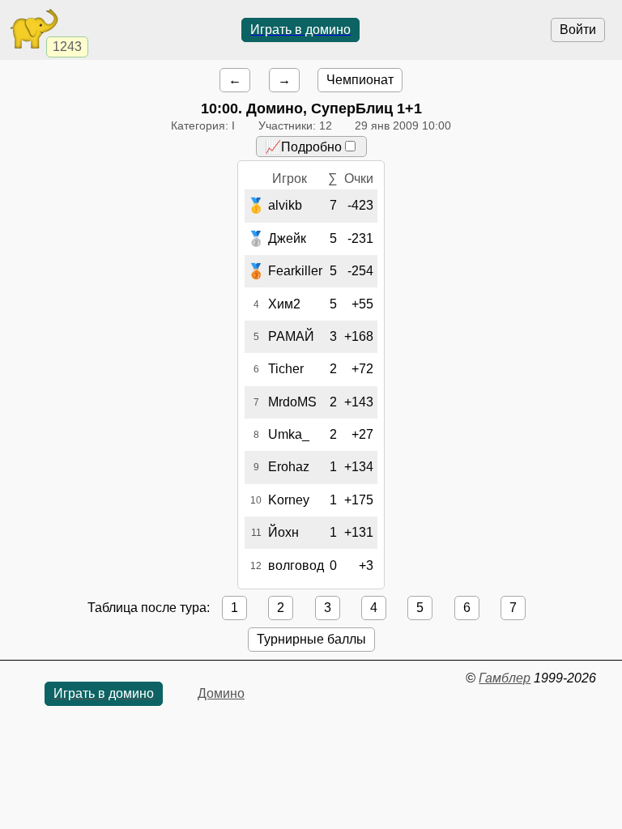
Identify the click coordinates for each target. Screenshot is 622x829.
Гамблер (504, 678)
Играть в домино (300, 29)
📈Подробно (303, 147)
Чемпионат (360, 80)
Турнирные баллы (311, 639)
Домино (221, 693)
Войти (578, 29)
